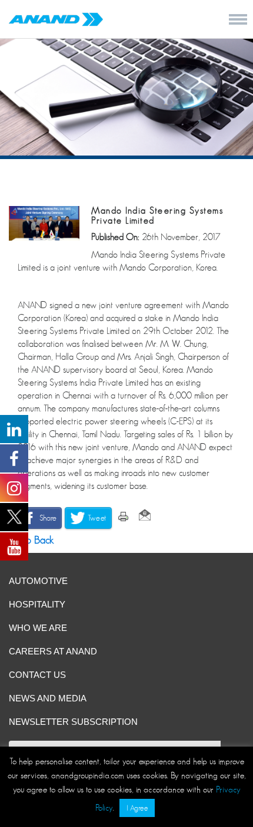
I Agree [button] (137, 808)
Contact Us (37, 675)
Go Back (34, 540)
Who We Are (38, 628)
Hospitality (37, 604)
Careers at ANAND (53, 651)
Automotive (38, 581)
